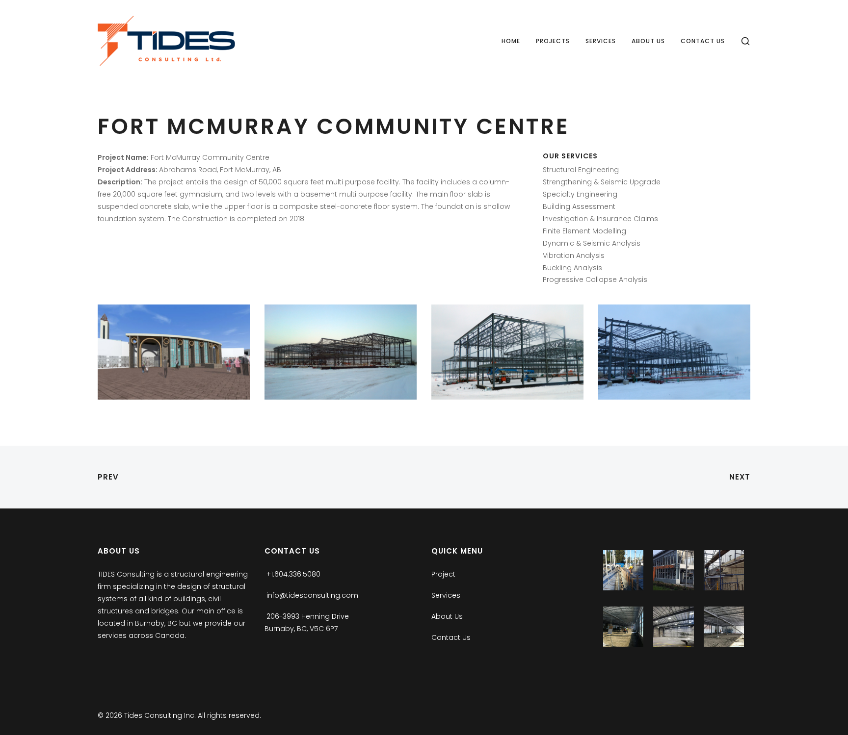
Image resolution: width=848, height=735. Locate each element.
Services (600, 41)
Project (443, 574)
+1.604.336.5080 (293, 574)
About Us (648, 41)
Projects (553, 41)
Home (511, 41)
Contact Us (703, 41)
